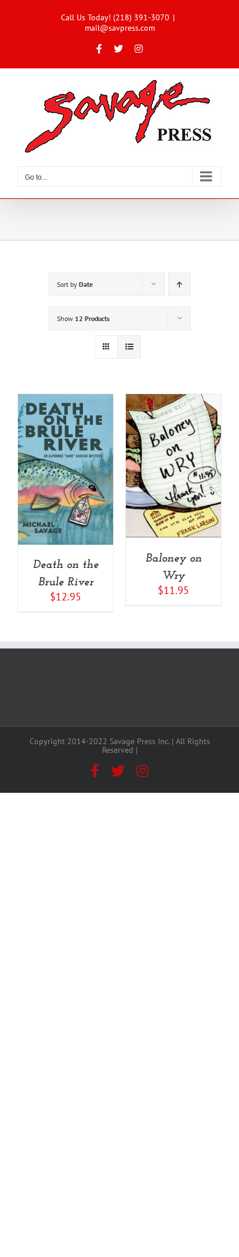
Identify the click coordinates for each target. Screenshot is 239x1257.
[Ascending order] (179, 284)
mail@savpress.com (120, 28)
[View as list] (129, 347)
